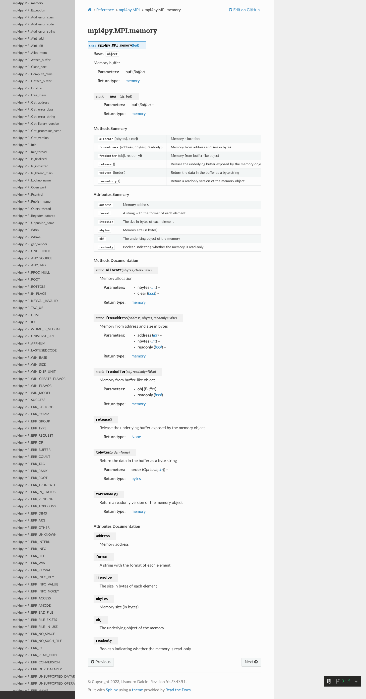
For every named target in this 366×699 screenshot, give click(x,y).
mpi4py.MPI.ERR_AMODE (32, 605)
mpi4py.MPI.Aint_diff (28, 46)
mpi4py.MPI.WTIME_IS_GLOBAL (37, 329)
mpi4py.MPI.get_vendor (30, 244)
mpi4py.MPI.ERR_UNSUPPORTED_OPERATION (44, 683)
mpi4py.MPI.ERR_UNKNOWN (35, 534)
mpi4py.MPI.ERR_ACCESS (32, 598)
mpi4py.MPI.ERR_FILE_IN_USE (35, 627)
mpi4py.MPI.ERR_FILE (29, 556)
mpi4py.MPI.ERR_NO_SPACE (34, 634)
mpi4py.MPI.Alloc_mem (30, 53)
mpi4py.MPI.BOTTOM (29, 287)
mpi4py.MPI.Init (24, 145)
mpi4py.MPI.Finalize (27, 88)
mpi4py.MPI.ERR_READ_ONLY (35, 655)
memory (132, 81)
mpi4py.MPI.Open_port (29, 187)
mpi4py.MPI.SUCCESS (29, 400)
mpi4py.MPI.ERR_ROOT (30, 478)
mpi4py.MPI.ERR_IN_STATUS (34, 492)
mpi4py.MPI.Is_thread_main (33, 173)
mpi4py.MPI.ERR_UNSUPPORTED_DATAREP (44, 676)
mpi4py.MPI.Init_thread (30, 152)
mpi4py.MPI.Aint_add (28, 38)
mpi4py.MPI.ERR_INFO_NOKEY (36, 591)
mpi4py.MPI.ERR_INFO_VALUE (35, 584)
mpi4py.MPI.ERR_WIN (29, 563)
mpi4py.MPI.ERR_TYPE (30, 428)
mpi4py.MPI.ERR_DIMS (30, 513)
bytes (136, 479)
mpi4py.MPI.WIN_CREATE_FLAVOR (39, 379)
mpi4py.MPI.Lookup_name (32, 180)
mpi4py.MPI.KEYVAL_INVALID (35, 301)
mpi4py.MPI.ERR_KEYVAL (32, 570)
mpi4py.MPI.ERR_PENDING (33, 499)
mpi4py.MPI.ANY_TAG (29, 265)
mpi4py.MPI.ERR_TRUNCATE (34, 485)
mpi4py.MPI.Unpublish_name (34, 223)
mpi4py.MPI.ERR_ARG (29, 520)
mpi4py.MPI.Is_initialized (30, 166)
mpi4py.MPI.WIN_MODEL (32, 393)
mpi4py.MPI (129, 10)
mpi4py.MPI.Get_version (31, 138)
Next (249, 662)
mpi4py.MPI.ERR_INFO (29, 549)
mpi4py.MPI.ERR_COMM (31, 414)
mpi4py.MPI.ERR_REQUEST (33, 435)
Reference (105, 10)
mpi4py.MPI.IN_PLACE (29, 293)
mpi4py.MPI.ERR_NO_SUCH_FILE (37, 641)
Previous (102, 662)
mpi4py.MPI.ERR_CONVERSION (36, 662)
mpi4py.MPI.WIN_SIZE (29, 364)
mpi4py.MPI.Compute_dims (33, 74)
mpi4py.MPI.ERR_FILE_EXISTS (35, 620)
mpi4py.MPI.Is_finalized (30, 159)
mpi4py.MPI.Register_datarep (34, 216)
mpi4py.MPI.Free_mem (29, 95)
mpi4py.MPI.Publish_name (32, 201)
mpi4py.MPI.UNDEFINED (31, 251)
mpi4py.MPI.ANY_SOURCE (32, 258)
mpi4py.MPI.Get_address (31, 102)
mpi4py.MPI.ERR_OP (28, 442)
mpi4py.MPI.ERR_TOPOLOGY (34, 506)
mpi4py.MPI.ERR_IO (27, 648)
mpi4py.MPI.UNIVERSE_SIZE (34, 336)
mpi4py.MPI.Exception (29, 10)
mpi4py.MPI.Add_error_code (33, 24)
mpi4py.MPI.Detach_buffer (32, 81)
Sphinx (112, 690)
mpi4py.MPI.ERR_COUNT (31, 457)
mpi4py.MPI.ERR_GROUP (31, 421)
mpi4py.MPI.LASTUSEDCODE (35, 350)
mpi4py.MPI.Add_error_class (33, 17)
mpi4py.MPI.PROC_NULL (31, 272)
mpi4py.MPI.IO (24, 322)
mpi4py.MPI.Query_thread (32, 209)
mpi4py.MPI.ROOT (26, 279)
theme (137, 690)
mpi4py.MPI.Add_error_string (34, 31)
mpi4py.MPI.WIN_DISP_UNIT (34, 371)
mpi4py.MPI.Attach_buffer (32, 60)
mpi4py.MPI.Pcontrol (28, 194)
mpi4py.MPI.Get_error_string (34, 116)
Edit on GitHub (246, 10)
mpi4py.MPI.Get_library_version (36, 123)
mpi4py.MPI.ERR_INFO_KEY (33, 577)
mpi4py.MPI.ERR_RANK (30, 471)
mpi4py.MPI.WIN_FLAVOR (32, 386)
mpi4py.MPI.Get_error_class (33, 109)
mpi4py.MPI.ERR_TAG (29, 464)
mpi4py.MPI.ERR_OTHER (31, 527)
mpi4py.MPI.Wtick (26, 230)
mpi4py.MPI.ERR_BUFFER (32, 450)
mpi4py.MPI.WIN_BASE (30, 357)
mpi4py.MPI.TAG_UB (28, 308)
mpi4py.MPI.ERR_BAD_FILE (33, 612)
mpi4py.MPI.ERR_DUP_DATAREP (37, 669)
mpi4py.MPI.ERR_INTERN (32, 542)
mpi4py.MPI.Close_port (30, 67)
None (136, 437)
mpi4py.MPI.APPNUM (29, 343)
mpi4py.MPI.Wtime (27, 237)
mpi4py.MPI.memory (28, 3)
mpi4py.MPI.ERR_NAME (30, 691)
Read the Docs (178, 690)
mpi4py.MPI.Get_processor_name (37, 131)
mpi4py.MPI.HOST (26, 315)
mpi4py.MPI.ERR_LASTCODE (34, 407)
